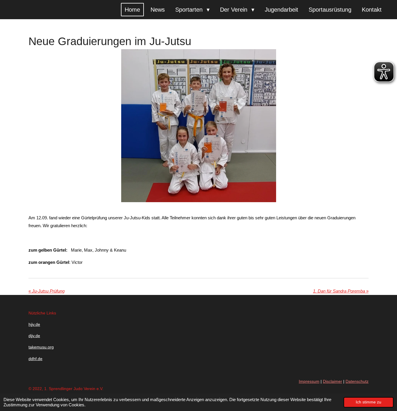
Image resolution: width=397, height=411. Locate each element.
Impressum (309, 381)
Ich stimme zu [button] (368, 402)
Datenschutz (357, 381)
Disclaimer (332, 381)
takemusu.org (41, 347)
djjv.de (34, 335)
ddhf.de (35, 358)
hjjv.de (34, 324)
